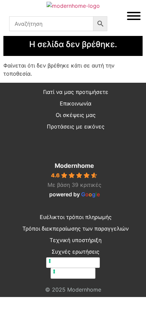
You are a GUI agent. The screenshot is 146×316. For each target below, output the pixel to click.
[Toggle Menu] (134, 16)
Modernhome (74, 165)
